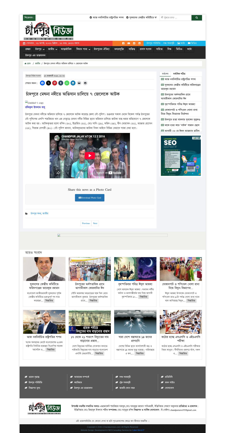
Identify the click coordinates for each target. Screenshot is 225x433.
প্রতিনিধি (168, 377)
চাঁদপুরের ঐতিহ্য (101, 49)
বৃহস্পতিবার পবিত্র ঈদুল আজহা (179, 104)
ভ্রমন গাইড (169, 382)
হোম (28, 63)
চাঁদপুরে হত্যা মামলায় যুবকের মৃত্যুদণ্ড (182, 119)
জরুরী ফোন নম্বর (127, 388)
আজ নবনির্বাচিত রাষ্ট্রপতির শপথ (102, 17)
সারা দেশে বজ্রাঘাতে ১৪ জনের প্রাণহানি (135, 339)
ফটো (183, 43)
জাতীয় (51, 49)
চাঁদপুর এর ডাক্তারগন (35, 55)
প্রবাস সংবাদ (145, 49)
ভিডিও (194, 43)
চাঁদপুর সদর (36, 213)
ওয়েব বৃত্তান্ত (34, 377)
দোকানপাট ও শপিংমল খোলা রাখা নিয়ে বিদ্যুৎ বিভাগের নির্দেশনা (179, 112)
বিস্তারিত (49, 301)
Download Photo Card (91, 197)
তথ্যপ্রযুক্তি (119, 49)
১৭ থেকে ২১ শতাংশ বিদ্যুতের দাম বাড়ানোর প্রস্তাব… (90, 339)
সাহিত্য (159, 49)
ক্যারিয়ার (78, 382)
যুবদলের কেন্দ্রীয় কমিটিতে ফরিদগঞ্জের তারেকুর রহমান (149, 17)
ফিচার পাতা (81, 49)
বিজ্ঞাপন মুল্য (34, 388)
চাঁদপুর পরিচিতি (153, 43)
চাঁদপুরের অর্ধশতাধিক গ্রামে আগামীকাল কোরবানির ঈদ (175, 96)
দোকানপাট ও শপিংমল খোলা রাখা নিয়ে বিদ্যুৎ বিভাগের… (180, 286)
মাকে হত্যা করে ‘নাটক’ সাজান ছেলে (181, 125)
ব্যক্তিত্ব (132, 49)
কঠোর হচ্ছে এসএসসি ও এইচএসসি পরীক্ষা (180, 339)
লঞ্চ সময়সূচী (168, 43)
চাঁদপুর (38, 49)
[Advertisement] (55, 7)
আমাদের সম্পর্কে (81, 377)
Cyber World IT (138, 430)
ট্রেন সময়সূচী (125, 382)
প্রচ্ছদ (27, 49)
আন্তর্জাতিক (66, 49)
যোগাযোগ (169, 388)
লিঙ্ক (169, 49)
